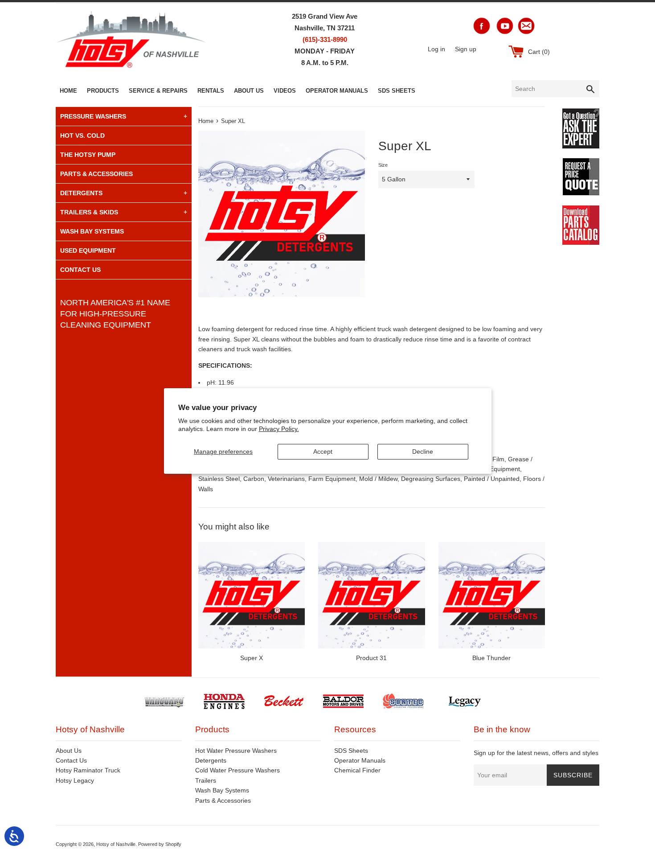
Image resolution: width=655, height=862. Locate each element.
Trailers (205, 780)
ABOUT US (249, 90)
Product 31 (371, 657)
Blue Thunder (491, 657)
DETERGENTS (81, 193)
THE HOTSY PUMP (87, 154)
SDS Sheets (351, 750)
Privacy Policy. (279, 428)
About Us (69, 750)
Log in (436, 49)
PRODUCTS (103, 90)
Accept (322, 451)
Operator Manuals (359, 760)
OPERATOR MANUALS (337, 90)
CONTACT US (80, 269)
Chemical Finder (357, 770)
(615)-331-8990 (325, 39)
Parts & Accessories (223, 800)
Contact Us (71, 760)
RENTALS (210, 90)
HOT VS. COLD (82, 135)
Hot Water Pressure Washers (236, 750)
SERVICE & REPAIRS (158, 90)
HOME (68, 90)
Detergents (210, 760)
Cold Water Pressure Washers (237, 770)
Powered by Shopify (159, 844)
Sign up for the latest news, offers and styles (536, 752)
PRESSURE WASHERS (93, 116)
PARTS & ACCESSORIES (96, 173)
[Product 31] (371, 595)
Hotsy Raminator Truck (88, 770)
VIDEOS (285, 90)
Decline (422, 451)
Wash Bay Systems (222, 790)
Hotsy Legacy (75, 780)
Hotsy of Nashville (115, 844)
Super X (251, 657)
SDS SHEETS (396, 90)
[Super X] (251, 595)
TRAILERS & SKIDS (89, 212)
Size (383, 165)
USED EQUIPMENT (88, 250)
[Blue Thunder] (491, 595)
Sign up (465, 49)
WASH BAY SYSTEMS (92, 231)
